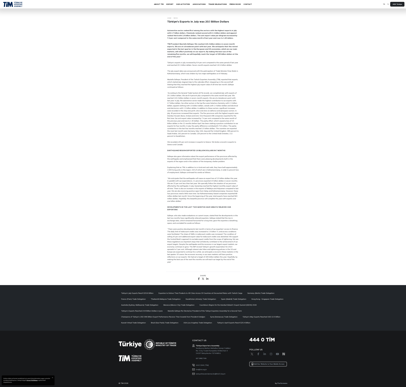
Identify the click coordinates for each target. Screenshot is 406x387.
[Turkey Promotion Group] (130, 344)
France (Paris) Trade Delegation (133, 299)
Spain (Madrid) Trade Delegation (233, 299)
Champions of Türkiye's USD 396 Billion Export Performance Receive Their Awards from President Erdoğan (163, 317)
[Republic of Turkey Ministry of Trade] (160, 344)
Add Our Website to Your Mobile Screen (269, 364)
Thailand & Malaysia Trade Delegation (166, 299)
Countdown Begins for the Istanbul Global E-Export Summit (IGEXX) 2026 (228, 305)
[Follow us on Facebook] (258, 354)
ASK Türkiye (397, 4)
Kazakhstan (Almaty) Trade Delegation (201, 299)
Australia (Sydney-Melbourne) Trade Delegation (139, 305)
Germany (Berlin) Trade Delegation (260, 293)
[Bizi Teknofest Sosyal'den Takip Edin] (283, 354)
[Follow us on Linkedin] (264, 354)
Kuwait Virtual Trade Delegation (133, 323)
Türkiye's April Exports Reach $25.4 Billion (233, 323)
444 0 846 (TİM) (202, 365)
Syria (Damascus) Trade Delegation (223, 317)
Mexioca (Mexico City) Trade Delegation (178, 305)
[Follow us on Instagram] (271, 354)
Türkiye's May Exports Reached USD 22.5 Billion (261, 317)
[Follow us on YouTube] (277, 354)
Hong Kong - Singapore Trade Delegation (267, 299)
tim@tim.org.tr (201, 369)
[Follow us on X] (252, 354)
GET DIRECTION (201, 358)
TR (384, 4)
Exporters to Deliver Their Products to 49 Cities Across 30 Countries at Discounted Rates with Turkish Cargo (200, 293)
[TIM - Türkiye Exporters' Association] (12, 4)
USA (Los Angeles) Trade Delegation (197, 323)
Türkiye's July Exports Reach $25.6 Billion (137, 293)
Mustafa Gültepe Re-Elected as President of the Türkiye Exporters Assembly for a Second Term (205, 311)
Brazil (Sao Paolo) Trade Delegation (164, 323)
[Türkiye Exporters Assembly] (130, 358)
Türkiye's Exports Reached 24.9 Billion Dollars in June (142, 311)
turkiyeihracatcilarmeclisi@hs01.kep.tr (210, 374)
